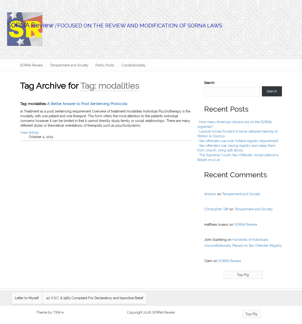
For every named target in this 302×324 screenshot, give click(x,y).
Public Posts (105, 65)
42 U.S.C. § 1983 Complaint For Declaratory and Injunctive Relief (94, 298)
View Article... (30, 132)
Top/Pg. (243, 275)
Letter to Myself (27, 298)
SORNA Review (30, 25)
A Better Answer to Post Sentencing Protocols (87, 103)
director (210, 194)
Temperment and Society (69, 65)
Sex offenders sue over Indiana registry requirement (238, 141)
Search (209, 83)
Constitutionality (133, 65)
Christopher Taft (216, 209)
